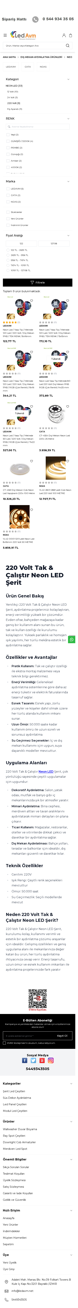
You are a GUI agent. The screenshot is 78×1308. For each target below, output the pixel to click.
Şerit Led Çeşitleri (14, 1091)
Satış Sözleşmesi (13, 1186)
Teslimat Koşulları (13, 1173)
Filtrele (40, 282)
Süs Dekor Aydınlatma (17, 1097)
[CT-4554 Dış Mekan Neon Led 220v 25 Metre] (56, 413)
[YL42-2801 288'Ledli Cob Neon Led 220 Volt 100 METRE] (56, 468)
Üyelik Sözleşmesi (14, 1180)
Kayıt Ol (62, 1035)
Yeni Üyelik (10, 1262)
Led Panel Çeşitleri (14, 1104)
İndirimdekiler (11, 1231)
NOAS (43, 66)
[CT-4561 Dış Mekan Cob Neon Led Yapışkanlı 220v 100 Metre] (19, 468)
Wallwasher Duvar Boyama (20, 1129)
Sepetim (8, 1244)
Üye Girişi (9, 1269)
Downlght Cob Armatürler (19, 1142)
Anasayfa (8, 1218)
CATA (28, 66)
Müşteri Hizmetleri (14, 1237)
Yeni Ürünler (10, 1224)
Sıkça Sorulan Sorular (16, 1167)
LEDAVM (11, 66)
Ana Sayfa (9, 57)
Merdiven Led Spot (15, 1148)
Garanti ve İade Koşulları (18, 1193)
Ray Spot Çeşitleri (14, 1135)
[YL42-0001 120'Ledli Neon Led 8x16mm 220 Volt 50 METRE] (19, 516)
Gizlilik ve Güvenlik (14, 1199)
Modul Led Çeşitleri (15, 1111)
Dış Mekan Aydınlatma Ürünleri (41, 57)
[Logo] (27, 35)
